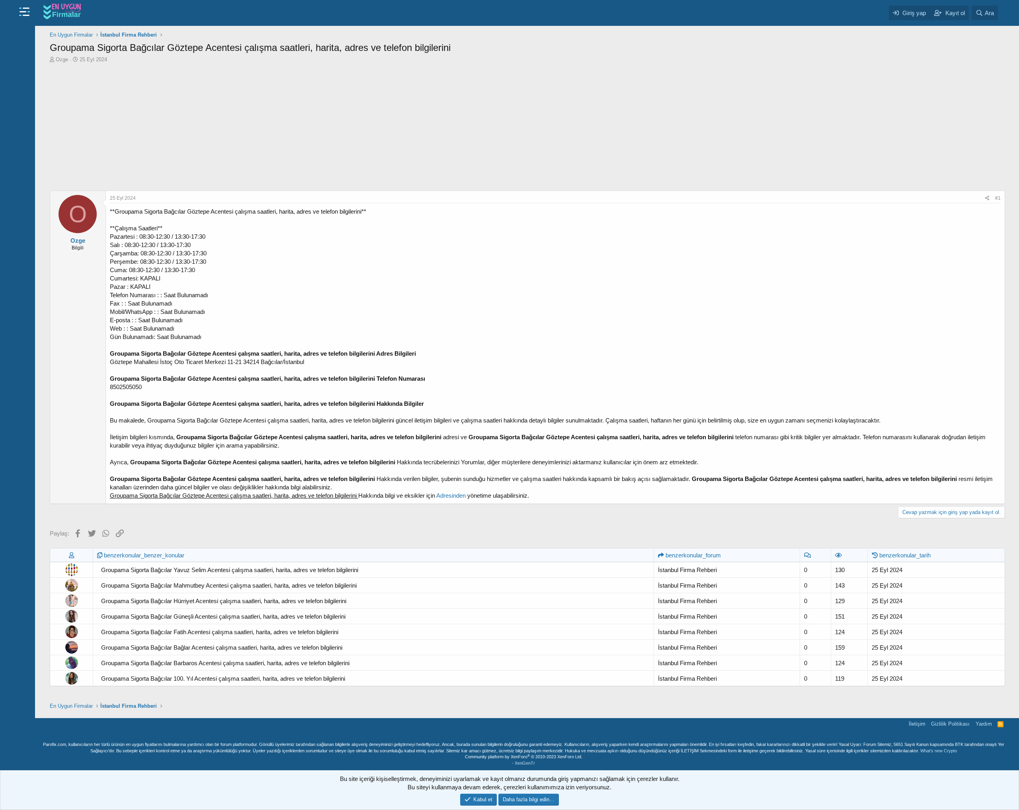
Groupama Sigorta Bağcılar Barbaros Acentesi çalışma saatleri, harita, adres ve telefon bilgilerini (225, 663)
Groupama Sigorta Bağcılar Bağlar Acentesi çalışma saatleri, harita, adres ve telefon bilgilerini (221, 647)
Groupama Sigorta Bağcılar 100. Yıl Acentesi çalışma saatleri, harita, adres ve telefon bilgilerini (223, 678)
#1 (998, 198)
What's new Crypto (938, 750)
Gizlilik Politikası (950, 724)
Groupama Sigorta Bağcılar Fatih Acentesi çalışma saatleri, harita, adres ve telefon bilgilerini (219, 632)
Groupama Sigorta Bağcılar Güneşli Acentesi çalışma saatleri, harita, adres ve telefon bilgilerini (223, 616)
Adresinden (451, 495)
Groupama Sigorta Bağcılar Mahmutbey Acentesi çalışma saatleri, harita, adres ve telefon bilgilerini (229, 585)
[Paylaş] (987, 198)
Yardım (984, 724)
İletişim (917, 724)
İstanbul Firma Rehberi (687, 570)
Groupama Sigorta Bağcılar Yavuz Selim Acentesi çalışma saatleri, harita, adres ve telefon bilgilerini (229, 570)
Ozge (62, 59)
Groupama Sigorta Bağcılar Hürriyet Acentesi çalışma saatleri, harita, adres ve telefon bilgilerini (223, 601)
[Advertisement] (527, 127)
